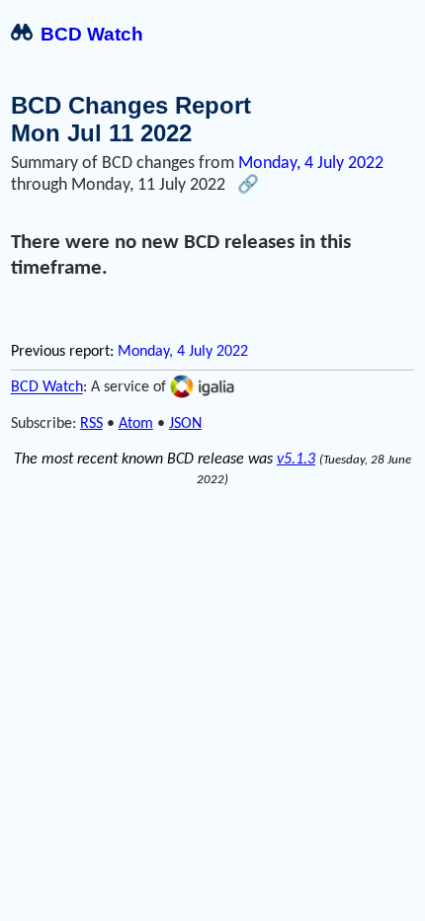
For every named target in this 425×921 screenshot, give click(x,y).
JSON (185, 424)
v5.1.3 (296, 459)
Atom (136, 424)
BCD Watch (92, 34)
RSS (91, 424)
